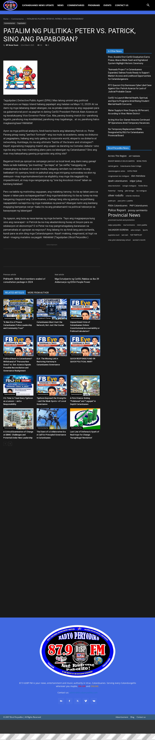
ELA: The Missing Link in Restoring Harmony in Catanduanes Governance (48, 361)
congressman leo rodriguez (118, 176)
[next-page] (10, 444)
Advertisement (122, 717)
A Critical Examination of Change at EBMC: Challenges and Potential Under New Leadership (18, 435)
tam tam (125, 235)
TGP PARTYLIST (136, 235)
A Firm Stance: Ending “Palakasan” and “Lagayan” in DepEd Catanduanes (83, 401)
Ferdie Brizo (143, 186)
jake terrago (129, 191)
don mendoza (138, 175)
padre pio (112, 201)
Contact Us (121, 5)
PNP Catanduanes (139, 205)
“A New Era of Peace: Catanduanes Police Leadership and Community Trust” (17, 325)
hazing (120, 191)
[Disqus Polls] (52, 491)
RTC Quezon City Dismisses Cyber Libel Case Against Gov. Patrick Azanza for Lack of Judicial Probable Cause (130, 88)
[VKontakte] (94, 701)
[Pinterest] (20, 52)
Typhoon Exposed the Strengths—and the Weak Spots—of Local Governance (51, 401)
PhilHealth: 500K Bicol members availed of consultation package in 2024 (24, 280)
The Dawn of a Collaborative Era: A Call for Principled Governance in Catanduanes (51, 435)
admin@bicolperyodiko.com (83, 692)
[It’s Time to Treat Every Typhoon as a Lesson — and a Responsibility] (18, 385)
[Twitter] (13, 52)
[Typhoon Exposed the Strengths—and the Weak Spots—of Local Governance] (52, 385)
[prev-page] (5, 444)
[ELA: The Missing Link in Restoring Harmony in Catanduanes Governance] (52, 345)
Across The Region (117, 155)
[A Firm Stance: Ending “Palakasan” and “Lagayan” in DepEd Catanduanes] (85, 385)
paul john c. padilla (125, 201)
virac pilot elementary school (119, 240)
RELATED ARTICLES (14, 292)
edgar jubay (136, 180)
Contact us (141, 717)
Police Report (117, 210)
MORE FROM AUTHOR (38, 292)
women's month (139, 240)
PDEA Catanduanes (117, 205)
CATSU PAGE (132, 171)
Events (107, 5)
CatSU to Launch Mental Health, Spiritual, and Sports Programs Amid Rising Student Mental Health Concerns (128, 101)
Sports (145, 230)
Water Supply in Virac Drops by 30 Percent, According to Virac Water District (128, 112)
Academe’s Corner (44, 318)
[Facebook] (6, 52)
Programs (94, 5)
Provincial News (124, 215)
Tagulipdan (21, 23)
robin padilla (142, 225)
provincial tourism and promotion (121, 220)
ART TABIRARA (134, 156)
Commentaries (75, 5)
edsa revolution (114, 186)
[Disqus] (51, 570)
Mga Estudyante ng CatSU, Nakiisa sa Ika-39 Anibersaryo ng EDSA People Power (77, 280)
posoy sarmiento (137, 210)
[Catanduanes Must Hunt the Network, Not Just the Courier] (52, 309)
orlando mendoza (133, 196)
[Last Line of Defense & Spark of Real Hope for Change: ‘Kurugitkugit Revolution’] (85, 418)
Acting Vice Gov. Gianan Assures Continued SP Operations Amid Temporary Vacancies (129, 121)
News (60, 5)
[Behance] (61, 701)
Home (5, 19)
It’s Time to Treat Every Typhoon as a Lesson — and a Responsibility (18, 401)
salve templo (136, 230)
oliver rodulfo (116, 195)
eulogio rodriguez (129, 186)
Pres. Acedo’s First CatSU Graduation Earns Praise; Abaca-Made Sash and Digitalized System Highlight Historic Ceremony (129, 60)
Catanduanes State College (130, 166)
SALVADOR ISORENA (118, 229)
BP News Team (12, 45)
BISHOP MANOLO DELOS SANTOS (121, 161)
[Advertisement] (77, 727)
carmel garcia (113, 166)
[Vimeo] (86, 701)
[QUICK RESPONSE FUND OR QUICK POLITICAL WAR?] (85, 345)
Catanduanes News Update (38, 5)
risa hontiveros (129, 225)
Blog (132, 717)
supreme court (113, 235)
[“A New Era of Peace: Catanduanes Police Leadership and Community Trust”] (18, 309)
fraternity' (112, 191)
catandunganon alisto (116, 171)
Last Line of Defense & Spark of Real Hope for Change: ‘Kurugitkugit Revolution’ (84, 435)
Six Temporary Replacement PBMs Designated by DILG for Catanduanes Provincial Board (126, 132)
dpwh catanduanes (118, 180)
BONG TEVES (142, 161)
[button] (148, 5)
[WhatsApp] (27, 52)
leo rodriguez (141, 191)
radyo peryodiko (114, 225)
